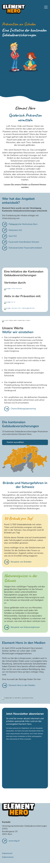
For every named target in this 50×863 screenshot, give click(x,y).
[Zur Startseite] (13, 9)
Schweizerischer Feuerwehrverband (25, 247)
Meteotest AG (15, 230)
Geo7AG (13, 236)
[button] (46, 7)
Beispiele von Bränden (21, 561)
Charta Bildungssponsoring (23, 408)
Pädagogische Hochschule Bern (23, 224)
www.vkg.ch (14, 840)
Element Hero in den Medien (22, 685)
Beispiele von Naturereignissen (25, 627)
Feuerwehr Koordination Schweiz (24, 242)
